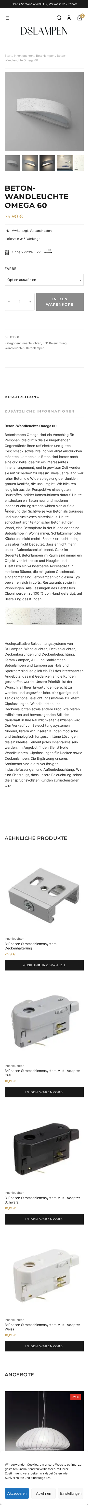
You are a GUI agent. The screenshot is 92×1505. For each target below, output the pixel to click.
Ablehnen (43, 1493)
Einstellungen (70, 1493)
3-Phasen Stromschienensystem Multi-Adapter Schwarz (42, 1200)
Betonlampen (45, 55)
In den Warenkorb (60, 302)
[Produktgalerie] (44, 111)
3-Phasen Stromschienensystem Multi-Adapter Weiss (42, 1327)
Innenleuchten (24, 55)
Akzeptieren (16, 1493)
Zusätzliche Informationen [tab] (40, 411)
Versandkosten (41, 231)
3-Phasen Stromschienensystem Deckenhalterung (30, 946)
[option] (30, 163)
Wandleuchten (15, 348)
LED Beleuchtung (54, 343)
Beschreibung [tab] (22, 397)
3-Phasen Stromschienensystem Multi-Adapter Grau (42, 1073)
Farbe (11, 269)
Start (8, 55)
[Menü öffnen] (8, 18)
